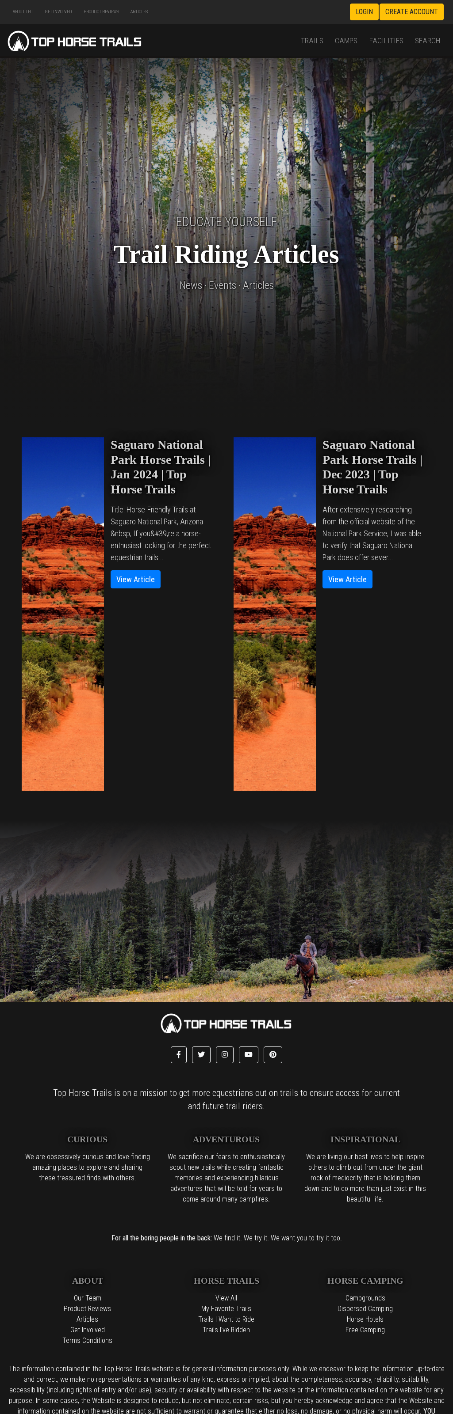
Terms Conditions (87, 1340)
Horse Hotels (365, 1319)
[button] (179, 1054)
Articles (139, 12)
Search (427, 40)
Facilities (386, 40)
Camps (346, 40)
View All (226, 1298)
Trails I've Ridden (226, 1330)
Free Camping (365, 1330)
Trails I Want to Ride (226, 1319)
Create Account (411, 12)
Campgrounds (365, 1298)
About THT (23, 12)
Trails (312, 40)
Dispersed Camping (365, 1308)
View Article (135, 579)
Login (364, 12)
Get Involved (58, 12)
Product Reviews (101, 12)
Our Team (87, 1298)
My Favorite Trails (226, 1308)
